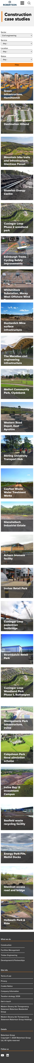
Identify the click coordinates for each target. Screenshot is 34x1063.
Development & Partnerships (13, 960)
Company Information (10, 991)
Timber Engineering (9, 955)
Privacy (4, 981)
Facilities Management (10, 950)
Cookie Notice (7, 986)
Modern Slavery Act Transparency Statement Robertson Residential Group (15, 1009)
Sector (3, 32)
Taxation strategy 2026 (10, 996)
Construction (6, 945)
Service (4, 40)
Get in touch (6, 1001)
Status (3, 56)
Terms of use (6, 976)
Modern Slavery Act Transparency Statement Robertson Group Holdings (16, 1018)
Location (4, 48)
